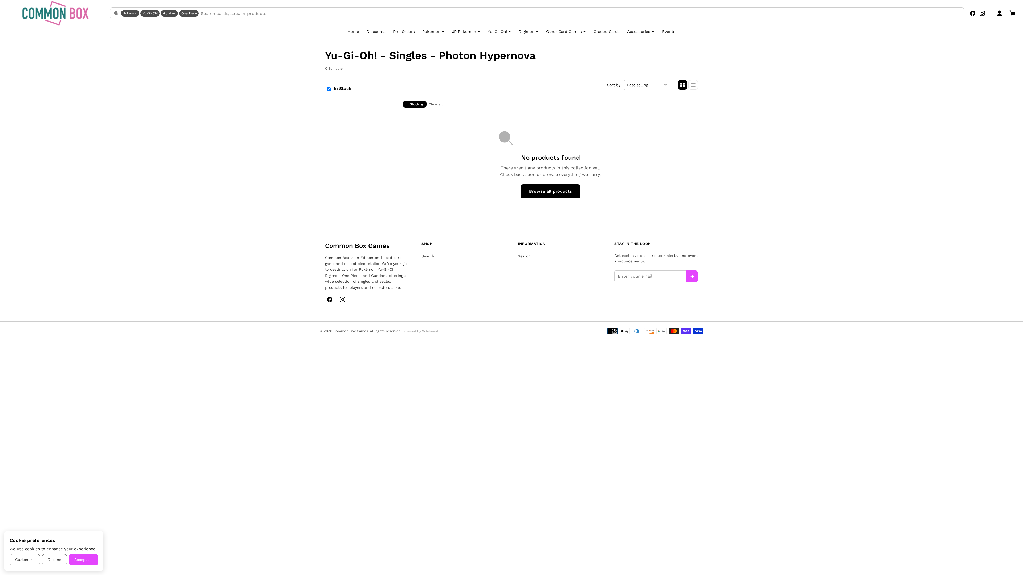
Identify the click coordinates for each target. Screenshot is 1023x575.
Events (668, 31)
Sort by (613, 85)
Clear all (436, 104)
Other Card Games (564, 31)
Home (353, 31)
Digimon (526, 31)
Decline (54, 559)
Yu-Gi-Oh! (150, 13)
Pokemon (130, 13)
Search (427, 256)
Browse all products (550, 191)
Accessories (638, 31)
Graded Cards (607, 31)
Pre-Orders (404, 31)
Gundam (169, 13)
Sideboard (430, 331)
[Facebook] (972, 13)
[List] (693, 85)
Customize (24, 559)
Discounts (376, 31)
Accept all (83, 559)
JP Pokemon (464, 31)
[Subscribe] (692, 276)
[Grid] (682, 85)
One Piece (189, 13)
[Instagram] (982, 13)
